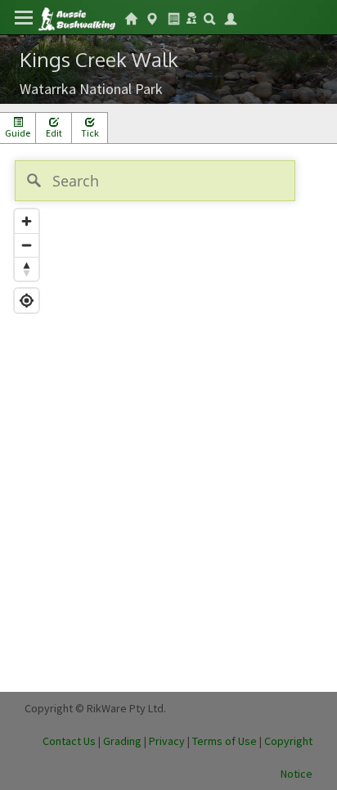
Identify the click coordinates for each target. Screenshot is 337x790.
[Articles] (173, 17)
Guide (17, 133)
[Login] (230, 17)
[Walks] (152, 17)
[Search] (209, 17)
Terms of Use (224, 741)
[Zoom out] (26, 245)
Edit (54, 133)
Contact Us (69, 741)
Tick (90, 133)
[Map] (168, 418)
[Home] (76, 17)
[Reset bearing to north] (26, 269)
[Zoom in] (26, 221)
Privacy (167, 741)
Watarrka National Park (91, 88)
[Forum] (191, 16)
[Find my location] (26, 300)
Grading (122, 741)
